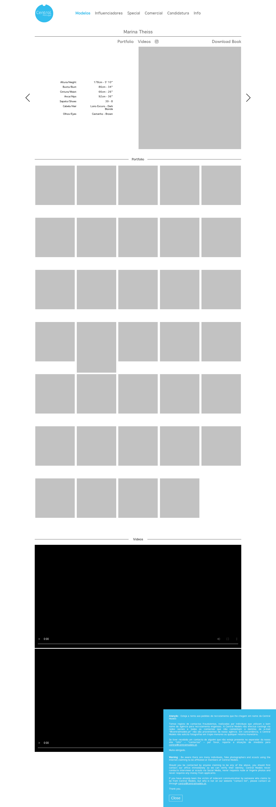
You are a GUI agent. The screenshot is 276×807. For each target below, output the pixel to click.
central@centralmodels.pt (183, 745)
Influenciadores (109, 13)
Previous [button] (27, 98)
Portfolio (126, 42)
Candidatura (178, 13)
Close (175, 798)
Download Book (226, 42)
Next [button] (248, 98)
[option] (138, 98)
